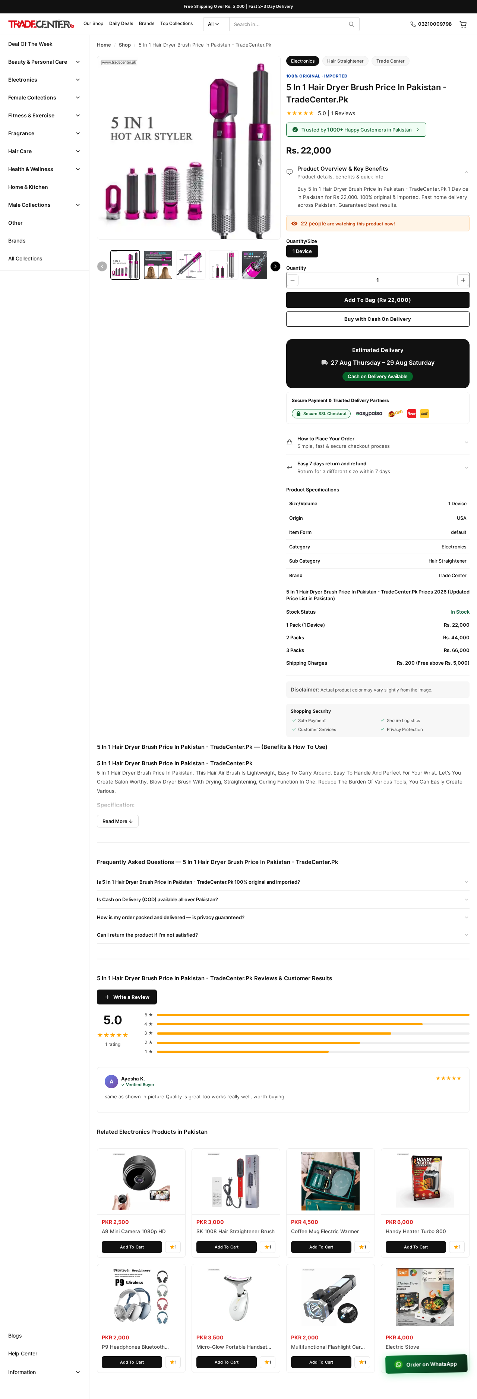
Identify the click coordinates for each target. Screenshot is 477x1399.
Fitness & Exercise (31, 115)
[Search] (351, 24)
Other (15, 222)
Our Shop (93, 23)
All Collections (25, 258)
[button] (44, 62)
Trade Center (390, 61)
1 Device (302, 251)
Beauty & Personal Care (37, 61)
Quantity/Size (301, 241)
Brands (146, 23)
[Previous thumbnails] (102, 266)
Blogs (15, 1335)
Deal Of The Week (30, 44)
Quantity (296, 268)
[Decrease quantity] (292, 280)
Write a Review (131, 997)
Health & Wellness (30, 169)
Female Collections (32, 97)
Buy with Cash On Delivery (377, 319)
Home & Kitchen (28, 187)
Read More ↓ (117, 821)
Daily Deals (121, 23)
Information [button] (22, 1372)
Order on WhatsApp (432, 1364)
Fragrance (21, 133)
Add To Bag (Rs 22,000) (377, 300)
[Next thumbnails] (275, 266)
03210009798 (435, 24)
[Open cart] (463, 24)
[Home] (41, 24)
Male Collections (29, 205)
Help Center (22, 1353)
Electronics (22, 79)
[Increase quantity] (463, 280)
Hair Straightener (345, 61)
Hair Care (20, 151)
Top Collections (176, 23)
